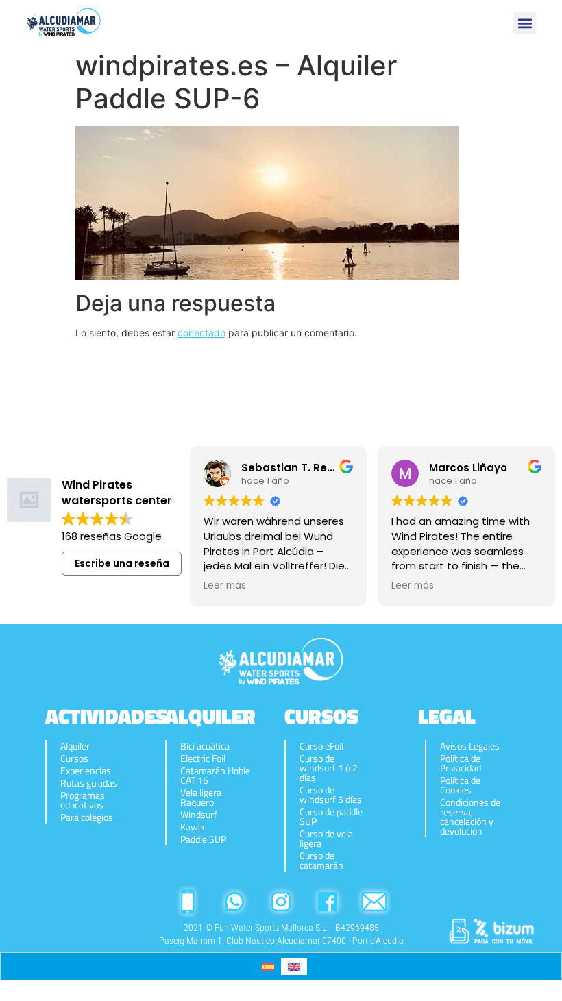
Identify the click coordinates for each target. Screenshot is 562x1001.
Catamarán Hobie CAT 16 (215, 776)
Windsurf (198, 814)
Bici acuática (205, 746)
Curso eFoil (321, 746)
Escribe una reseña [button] (122, 563)
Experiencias (85, 771)
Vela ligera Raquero (200, 797)
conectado (201, 332)
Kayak (192, 827)
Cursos (74, 758)
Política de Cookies (460, 785)
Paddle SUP (203, 839)
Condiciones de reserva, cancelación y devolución (470, 816)
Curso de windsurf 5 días (331, 795)
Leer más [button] (225, 586)
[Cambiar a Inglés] (294, 966)
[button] (524, 23)
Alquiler (75, 746)
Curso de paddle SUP (331, 817)
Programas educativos (82, 800)
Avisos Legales (470, 746)
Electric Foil (202, 758)
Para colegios (86, 817)
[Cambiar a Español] (268, 966)
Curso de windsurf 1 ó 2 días (329, 768)
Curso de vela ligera (326, 839)
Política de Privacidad (460, 763)
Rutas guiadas (88, 783)
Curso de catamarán (321, 861)
